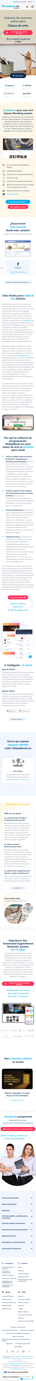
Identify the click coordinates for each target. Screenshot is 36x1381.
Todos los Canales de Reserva (17, 282)
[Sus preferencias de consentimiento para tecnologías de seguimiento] (32, 1377)
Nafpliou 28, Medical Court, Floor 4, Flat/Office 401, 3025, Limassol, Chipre (18, 1357)
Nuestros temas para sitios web (18, 273)
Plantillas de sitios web (9, 1278)
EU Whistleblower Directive (18, 1369)
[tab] (18, 269)
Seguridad (9, 1343)
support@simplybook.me (15, 1363)
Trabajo (20, 1309)
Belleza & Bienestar (9, 1204)
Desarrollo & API (23, 1277)
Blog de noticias (23, 1312)
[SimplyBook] (10, 7)
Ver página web (16, 1100)
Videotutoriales (12, 194)
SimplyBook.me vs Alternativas (7, 1286)
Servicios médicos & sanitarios (13, 1223)
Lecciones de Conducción (11, 1249)
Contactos (21, 1305)
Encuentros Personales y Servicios (15, 1230)
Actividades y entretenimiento (13, 1242)
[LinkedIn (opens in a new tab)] (18, 1351)
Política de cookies (18, 1336)
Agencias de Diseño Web (26, 1321)
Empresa (21, 1271)
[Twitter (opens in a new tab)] (12, 1351)
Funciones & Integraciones (6, 1271)
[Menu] (32, 7)
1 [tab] (16, 787)
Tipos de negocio (23, 1274)
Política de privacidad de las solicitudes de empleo (15, 1340)
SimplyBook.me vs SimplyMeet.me (7, 1282)
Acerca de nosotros (24, 1299)
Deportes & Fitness (9, 1236)
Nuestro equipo (23, 1302)
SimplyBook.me (28, 320)
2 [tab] (19, 787)
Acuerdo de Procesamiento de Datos (18, 1333)
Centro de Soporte (8, 1296)
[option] (18, 248)
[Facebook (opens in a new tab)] (7, 1351)
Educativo (6, 1211)
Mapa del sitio (6, 1309)
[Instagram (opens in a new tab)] (28, 1351)
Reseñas (20, 1296)
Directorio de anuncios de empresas (25, 1280)
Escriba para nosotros (25, 1315)
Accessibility (18, 1347)
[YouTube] (23, 1351)
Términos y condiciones (18, 1327)
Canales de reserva (8, 1275)
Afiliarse (20, 1318)
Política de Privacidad (27, 1330)
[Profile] (27, 6)
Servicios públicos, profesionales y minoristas (15, 1217)
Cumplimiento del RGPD (9, 1330)
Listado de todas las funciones (8, 1267)
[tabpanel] (18, 770)
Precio (20, 1267)
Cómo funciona (7, 1299)
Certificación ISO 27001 (22, 1343)
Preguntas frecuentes (9, 1302)
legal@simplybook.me (17, 1365)
